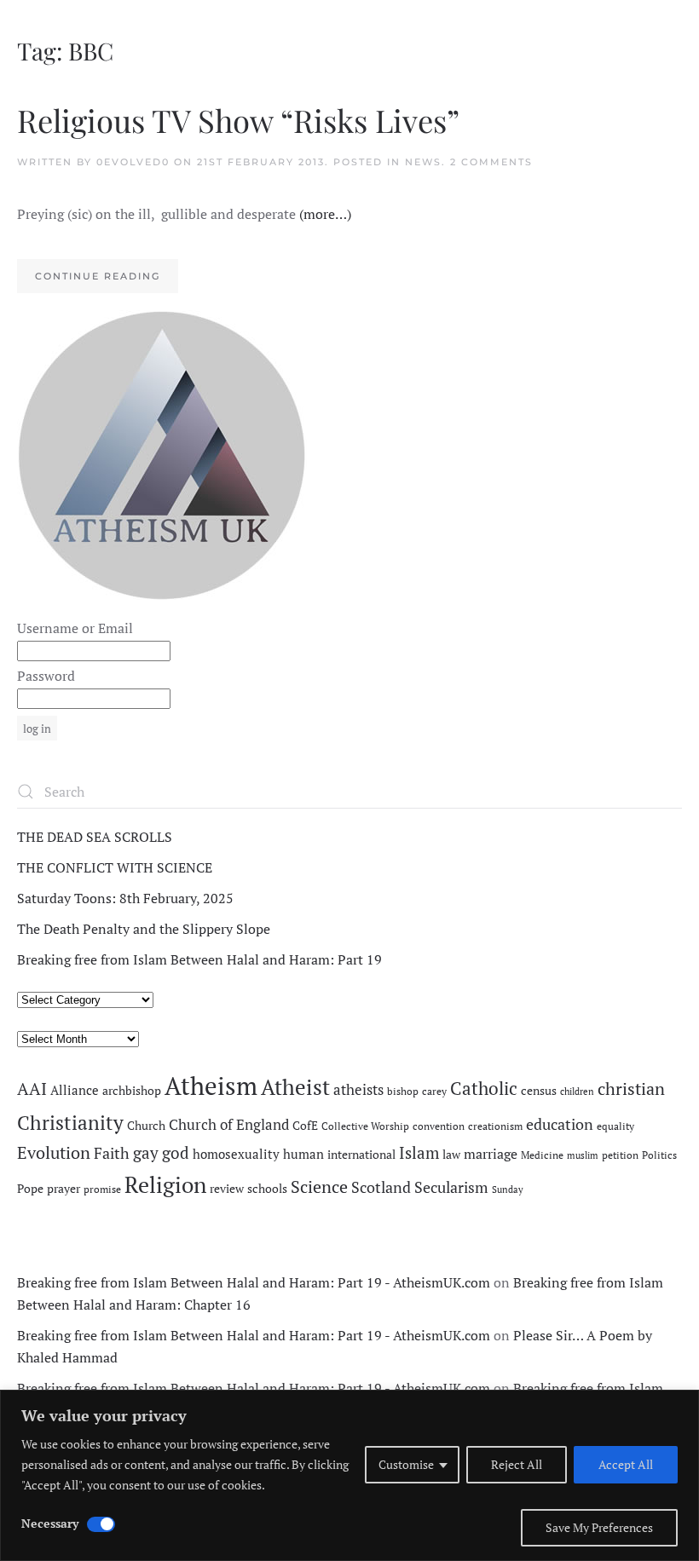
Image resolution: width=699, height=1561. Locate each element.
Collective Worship (365, 1126)
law (451, 1154)
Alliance (74, 1090)
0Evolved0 (133, 162)
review (227, 1188)
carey (434, 1091)
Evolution (53, 1152)
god (175, 1153)
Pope (30, 1188)
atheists (358, 1089)
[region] (349, 1475)
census (539, 1090)
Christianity (70, 1122)
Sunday (507, 1189)
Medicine (542, 1155)
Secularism (451, 1187)
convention (439, 1126)
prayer (63, 1188)
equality (615, 1126)
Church (146, 1125)
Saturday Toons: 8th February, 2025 (125, 898)
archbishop (131, 1090)
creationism (495, 1126)
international (361, 1154)
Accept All (625, 1464)
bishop (403, 1091)
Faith (112, 1153)
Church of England (229, 1124)
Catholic (483, 1088)
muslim (582, 1155)
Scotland (381, 1187)
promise (102, 1189)
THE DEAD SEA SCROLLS (94, 836)
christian (631, 1088)
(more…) (325, 213)
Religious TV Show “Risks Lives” (238, 120)
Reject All (516, 1464)
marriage (490, 1153)
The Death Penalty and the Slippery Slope (143, 928)
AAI (32, 1088)
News (423, 162)
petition (620, 1155)
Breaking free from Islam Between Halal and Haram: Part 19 (199, 959)
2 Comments (491, 162)
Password (46, 675)
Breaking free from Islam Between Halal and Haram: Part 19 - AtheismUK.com (253, 1282)
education (559, 1124)
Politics (659, 1155)
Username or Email (75, 628)
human (303, 1154)
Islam (419, 1153)
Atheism (211, 1085)
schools (267, 1188)
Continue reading (97, 276)
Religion (165, 1184)
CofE (305, 1125)
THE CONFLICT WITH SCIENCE (114, 867)
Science (319, 1186)
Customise (406, 1464)
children (577, 1091)
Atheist (295, 1087)
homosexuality (236, 1154)
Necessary (49, 1523)
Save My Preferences (599, 1527)
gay (146, 1153)
